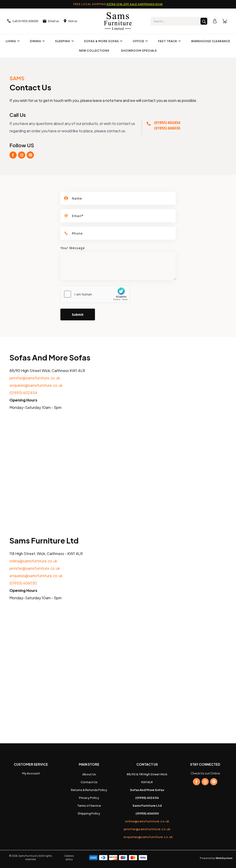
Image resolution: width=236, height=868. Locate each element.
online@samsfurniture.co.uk (33, 560)
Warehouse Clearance (210, 41)
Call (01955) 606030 (25, 21)
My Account (31, 773)
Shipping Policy (89, 813)
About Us (89, 774)
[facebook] (196, 781)
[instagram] (205, 781)
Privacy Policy (89, 798)
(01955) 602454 (167, 122)
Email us (53, 21)
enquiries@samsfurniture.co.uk (35, 385)
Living (11, 41)
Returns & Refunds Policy (89, 790)
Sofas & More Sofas (101, 41)
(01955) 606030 (167, 128)
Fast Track (167, 41)
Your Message (72, 248)
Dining (35, 41)
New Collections (94, 50)
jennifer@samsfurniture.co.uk (34, 377)
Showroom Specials (139, 50)
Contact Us (89, 782)
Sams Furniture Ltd (30, 855)
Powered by (216, 857)
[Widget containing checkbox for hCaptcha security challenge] (95, 294)
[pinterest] (213, 781)
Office (138, 41)
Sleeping (62, 41)
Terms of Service (89, 805)
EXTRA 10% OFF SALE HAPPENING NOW (135, 4)
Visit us (72, 21)
